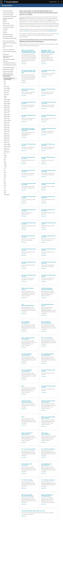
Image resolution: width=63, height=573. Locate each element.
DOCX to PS (6, 133)
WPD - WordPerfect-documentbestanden (46, 322)
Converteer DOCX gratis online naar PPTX (48, 236)
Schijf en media (6, 23)
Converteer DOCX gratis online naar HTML (48, 262)
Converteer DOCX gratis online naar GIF (28, 144)
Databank (5, 21)
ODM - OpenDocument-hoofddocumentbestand (47, 289)
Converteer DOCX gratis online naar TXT (48, 223)
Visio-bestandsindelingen (8, 71)
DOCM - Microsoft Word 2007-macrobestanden (48, 401)
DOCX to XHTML (7, 146)
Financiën (5, 30)
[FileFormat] (12, 1)
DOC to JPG (6, 92)
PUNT (22, 417)
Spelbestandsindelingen (8, 34)
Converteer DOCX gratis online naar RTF (28, 249)
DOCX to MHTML (7, 120)
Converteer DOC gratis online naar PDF (48, 370)
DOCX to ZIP (6, 150)
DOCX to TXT (6, 142)
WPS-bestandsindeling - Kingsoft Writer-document (33, 511)
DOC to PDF (6, 94)
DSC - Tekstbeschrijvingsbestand (27, 305)
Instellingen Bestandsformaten (9, 62)
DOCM (5, 96)
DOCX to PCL (6, 124)
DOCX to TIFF (6, 140)
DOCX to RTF (6, 135)
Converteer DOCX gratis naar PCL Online (28, 158)
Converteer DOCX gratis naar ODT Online (28, 171)
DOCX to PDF (6, 125)
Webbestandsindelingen (8, 73)
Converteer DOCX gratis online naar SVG (48, 249)
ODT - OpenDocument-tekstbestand (26, 464)
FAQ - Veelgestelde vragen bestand (47, 305)
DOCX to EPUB (7, 111)
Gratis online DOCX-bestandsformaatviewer (27, 401)
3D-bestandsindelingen (8, 11)
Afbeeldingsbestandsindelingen (9, 38)
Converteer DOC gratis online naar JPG (48, 89)
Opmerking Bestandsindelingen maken (9, 43)
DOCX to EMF (6, 109)
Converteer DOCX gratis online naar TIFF (28, 262)
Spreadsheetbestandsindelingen (9, 64)
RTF (5, 187)
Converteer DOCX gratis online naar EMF (48, 129)
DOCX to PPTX (7, 131)
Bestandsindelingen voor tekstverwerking (8, 75)
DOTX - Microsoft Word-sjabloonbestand (27, 433)
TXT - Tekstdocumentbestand (48, 480)
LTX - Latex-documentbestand (28, 449)
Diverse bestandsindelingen (8, 41)
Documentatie (7, 5)
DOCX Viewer (6, 151)
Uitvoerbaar (5, 29)
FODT (5, 163)
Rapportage (5, 61)
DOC (5, 84)
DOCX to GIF (6, 112)
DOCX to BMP (7, 99)
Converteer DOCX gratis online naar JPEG (28, 275)
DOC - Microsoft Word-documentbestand (26, 370)
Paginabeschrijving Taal (8, 46)
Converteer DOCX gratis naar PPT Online (28, 236)
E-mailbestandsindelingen (8, 27)
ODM (5, 176)
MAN (5, 172)
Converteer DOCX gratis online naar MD (48, 275)
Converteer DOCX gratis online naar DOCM (28, 210)
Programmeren (6, 54)
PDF (3, 47)
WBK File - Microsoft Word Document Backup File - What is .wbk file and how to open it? (28, 51)
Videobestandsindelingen (8, 69)
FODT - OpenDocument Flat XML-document (27, 338)
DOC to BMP (6, 86)
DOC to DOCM (7, 88)
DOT (5, 153)
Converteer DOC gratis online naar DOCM (48, 71)
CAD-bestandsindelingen (8, 14)
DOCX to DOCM (7, 103)
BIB (4, 83)
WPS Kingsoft (7, 194)
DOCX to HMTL (7, 114)
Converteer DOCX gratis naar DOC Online (48, 197)
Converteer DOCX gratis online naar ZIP (28, 116)
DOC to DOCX (7, 90)
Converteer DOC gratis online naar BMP (48, 184)
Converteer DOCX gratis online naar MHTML (28, 184)
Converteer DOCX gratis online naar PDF (48, 386)
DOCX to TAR (6, 138)
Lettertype (5, 32)
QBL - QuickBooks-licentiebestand (25, 322)
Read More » (24, 63)
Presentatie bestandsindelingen (9, 51)
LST (5, 168)
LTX (5, 170)
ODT (5, 177)
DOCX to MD (6, 118)
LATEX (5, 166)
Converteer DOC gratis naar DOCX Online (27, 89)
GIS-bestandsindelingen (8, 36)
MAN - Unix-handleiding (46, 338)
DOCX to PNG (7, 127)
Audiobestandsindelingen (8, 12)
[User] (58, 2)
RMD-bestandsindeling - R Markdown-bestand (47, 495)
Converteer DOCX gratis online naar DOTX (28, 223)
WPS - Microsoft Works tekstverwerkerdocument (27, 495)
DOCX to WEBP (7, 144)
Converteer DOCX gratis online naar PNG (48, 116)
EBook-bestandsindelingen (8, 25)
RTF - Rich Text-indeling (26, 480)
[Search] (61, 2)
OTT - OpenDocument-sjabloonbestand (46, 464)
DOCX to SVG (6, 137)
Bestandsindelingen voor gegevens (8, 19)
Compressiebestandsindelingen (9, 16)
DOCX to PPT (6, 129)
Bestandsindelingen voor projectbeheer (8, 57)
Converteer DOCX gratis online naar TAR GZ (48, 102)
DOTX (5, 157)
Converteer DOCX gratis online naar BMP (28, 197)
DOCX (5, 97)
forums (57, 33)
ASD (5, 81)
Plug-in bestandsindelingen (8, 49)
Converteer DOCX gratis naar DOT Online (48, 210)
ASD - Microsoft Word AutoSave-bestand (26, 354)
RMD (5, 185)
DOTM (5, 155)
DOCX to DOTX (7, 107)
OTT (5, 179)
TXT (5, 189)
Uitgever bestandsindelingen (9, 59)
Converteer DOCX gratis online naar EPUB (28, 102)
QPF (5, 183)
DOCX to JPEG (7, 116)
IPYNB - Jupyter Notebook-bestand (27, 289)
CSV (27, 30)
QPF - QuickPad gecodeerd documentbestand (47, 354)
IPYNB (5, 164)
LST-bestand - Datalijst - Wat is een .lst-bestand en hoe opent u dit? (28, 71)
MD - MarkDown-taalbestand (48, 449)
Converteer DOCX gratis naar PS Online (48, 158)
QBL (5, 181)
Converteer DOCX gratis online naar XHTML (48, 171)
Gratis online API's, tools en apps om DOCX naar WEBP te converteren (28, 129)
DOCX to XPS (6, 148)
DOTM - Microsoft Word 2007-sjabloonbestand (48, 417)
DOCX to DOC (7, 101)
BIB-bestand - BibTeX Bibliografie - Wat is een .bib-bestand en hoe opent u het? (48, 51)
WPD (5, 191)
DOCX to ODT (7, 122)
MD (5, 174)
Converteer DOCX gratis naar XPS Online (48, 144)
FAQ (5, 161)
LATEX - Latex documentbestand (45, 433)
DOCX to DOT (7, 105)
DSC (5, 159)
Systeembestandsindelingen (9, 67)
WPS (5, 192)
